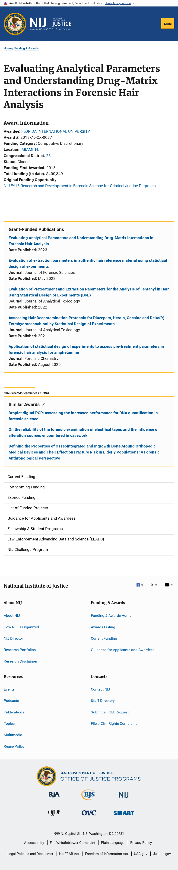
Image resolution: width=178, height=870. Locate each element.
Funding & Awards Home (111, 615)
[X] (155, 588)
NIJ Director (13, 638)
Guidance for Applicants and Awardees (122, 650)
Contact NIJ (100, 689)
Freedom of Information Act (106, 854)
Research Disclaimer (20, 661)
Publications (14, 712)
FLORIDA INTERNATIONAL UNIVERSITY (55, 131)
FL (37, 149)
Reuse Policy (14, 746)
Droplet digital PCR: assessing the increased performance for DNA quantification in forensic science (83, 415)
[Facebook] (142, 588)
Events (9, 689)
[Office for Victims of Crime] (89, 816)
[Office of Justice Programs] (15, 23)
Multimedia (13, 735)
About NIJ (12, 615)
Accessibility (34, 843)
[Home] (50, 24)
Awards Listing (103, 627)
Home (8, 48)
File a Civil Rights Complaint (114, 723)
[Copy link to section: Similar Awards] (42, 404)
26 (48, 155)
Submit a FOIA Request (110, 712)
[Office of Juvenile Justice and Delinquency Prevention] (54, 817)
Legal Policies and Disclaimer (30, 854)
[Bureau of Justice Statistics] (88, 801)
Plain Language (112, 843)
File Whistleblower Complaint (72, 843)
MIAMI (27, 149)
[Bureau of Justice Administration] (54, 798)
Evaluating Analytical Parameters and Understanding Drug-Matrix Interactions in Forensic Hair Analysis (81, 240)
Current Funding (104, 638)
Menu (168, 23)
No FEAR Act (69, 854)
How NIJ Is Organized (21, 627)
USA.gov (140, 854)
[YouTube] (169, 588)
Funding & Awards (26, 48)
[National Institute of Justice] (123, 798)
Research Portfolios (20, 650)
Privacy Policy (141, 843)
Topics (9, 723)
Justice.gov (162, 854)
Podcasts (11, 700)
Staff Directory (103, 700)
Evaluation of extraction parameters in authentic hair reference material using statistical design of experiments (88, 263)
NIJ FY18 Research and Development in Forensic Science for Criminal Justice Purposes (80, 185)
